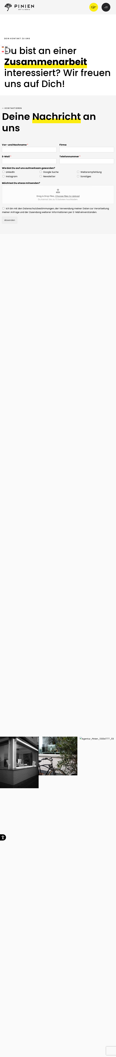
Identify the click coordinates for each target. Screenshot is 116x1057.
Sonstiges (85, 176)
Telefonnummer (69, 156)
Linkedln (10, 172)
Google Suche (51, 172)
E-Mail (6, 156)
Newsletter (49, 176)
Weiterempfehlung (91, 172)
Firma (62, 144)
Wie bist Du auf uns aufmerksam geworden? (28, 168)
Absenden (9, 220)
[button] (94, 7)
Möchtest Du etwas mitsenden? (21, 183)
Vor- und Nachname (15, 144)
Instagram (11, 176)
